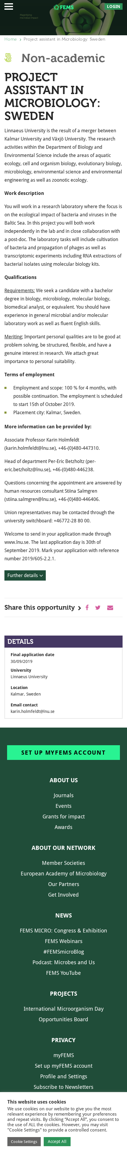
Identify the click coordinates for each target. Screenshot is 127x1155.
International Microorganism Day (64, 1009)
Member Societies (63, 863)
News (63, 915)
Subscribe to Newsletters (63, 1087)
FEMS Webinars (63, 941)
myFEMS (63, 1055)
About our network (63, 847)
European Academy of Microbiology (64, 873)
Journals (64, 795)
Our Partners (63, 884)
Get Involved (63, 895)
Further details (22, 575)
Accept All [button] (57, 1141)
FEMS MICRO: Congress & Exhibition (63, 930)
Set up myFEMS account (63, 752)
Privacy (63, 1040)
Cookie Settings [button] (24, 1141)
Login (113, 6)
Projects (63, 993)
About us (64, 780)
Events (63, 806)
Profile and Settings (63, 1076)
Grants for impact (64, 816)
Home (10, 39)
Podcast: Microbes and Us (63, 962)
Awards (63, 827)
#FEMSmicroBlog (63, 952)
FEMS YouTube (63, 973)
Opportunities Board (63, 1019)
